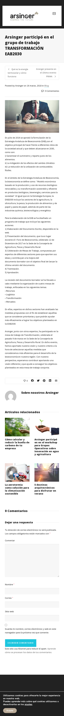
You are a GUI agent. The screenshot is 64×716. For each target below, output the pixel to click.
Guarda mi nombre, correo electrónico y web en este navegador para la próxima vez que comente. (30, 631)
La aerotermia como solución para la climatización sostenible (17, 489)
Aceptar (9, 710)
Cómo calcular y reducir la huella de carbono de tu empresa (17, 444)
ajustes (28, 704)
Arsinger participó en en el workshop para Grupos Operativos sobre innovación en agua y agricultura (46, 447)
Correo (8, 598)
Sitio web (9, 611)
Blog (46, 85)
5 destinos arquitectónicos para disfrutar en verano (45, 489)
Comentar (10, 540)
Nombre (9, 584)
